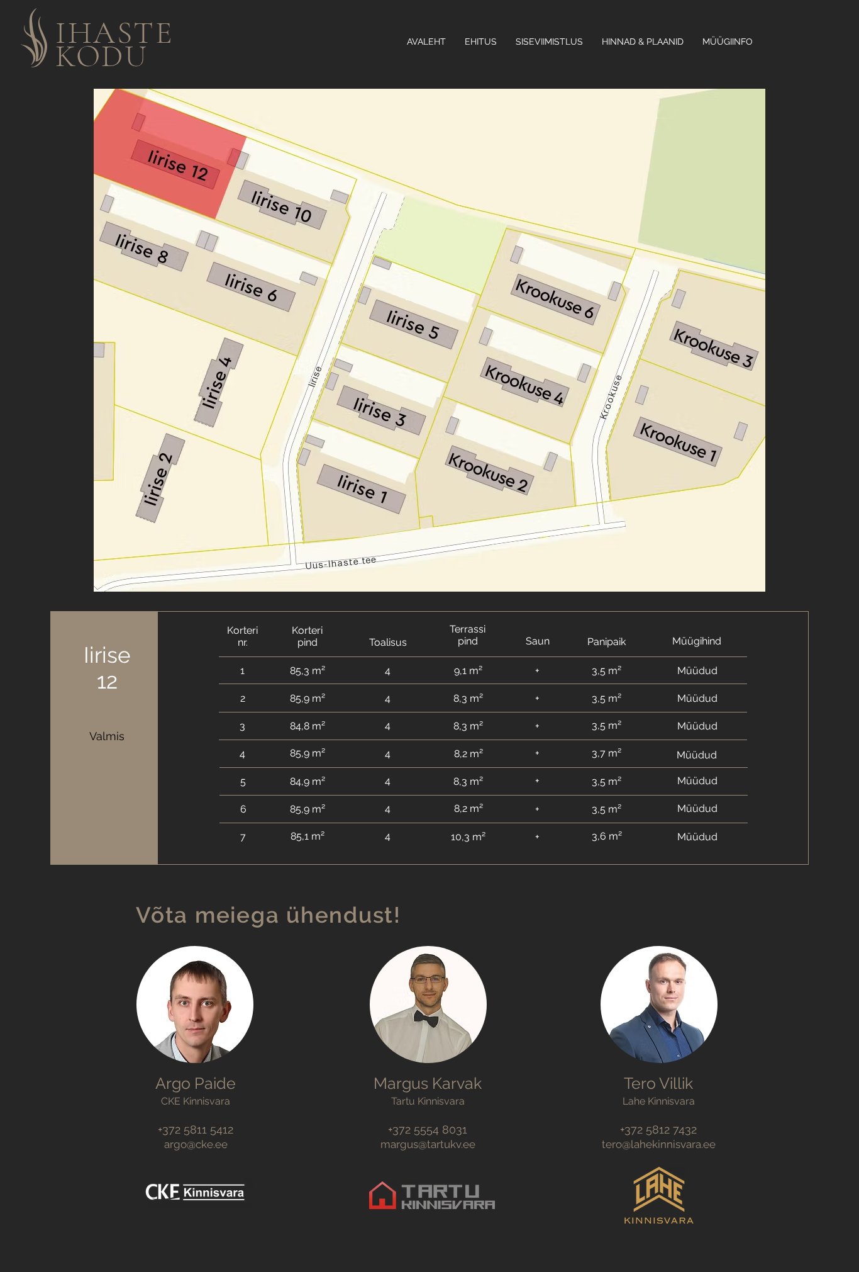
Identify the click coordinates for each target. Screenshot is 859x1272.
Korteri (242, 630)
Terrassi (467, 629)
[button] (483, 670)
